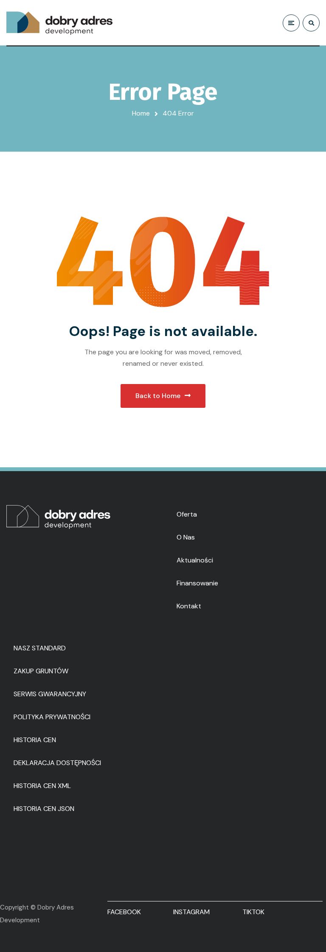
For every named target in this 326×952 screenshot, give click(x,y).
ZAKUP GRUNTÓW (41, 671)
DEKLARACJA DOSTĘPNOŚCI (57, 762)
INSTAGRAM (191, 911)
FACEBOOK (124, 911)
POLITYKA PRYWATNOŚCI (52, 716)
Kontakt (189, 606)
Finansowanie (197, 583)
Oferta (187, 514)
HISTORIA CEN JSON (44, 808)
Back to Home (157, 395)
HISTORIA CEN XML (42, 785)
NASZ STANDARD (40, 648)
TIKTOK (253, 911)
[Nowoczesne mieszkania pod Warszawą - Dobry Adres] (59, 23)
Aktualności (195, 560)
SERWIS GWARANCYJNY (50, 693)
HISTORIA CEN (35, 739)
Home (141, 113)
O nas (186, 537)
